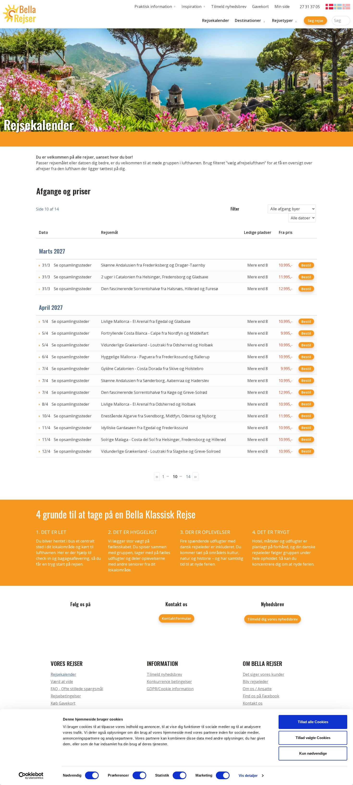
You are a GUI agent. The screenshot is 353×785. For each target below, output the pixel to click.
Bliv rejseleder (255, 681)
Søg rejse (315, 20)
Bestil (306, 265)
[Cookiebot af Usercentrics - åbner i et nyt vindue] (31, 775)
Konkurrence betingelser (169, 681)
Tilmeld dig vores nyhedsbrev (272, 619)
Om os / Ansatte (257, 688)
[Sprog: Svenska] (338, 6)
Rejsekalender (215, 20)
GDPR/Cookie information (170, 688)
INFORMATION (162, 663)
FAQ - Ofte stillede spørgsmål (77, 688)
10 (175, 476)
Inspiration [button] (191, 6)
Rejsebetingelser (66, 696)
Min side (282, 6)
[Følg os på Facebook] (80, 620)
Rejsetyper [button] (282, 20)
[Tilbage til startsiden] (19, 14)
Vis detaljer (248, 775)
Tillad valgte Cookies (313, 738)
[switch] (139, 775)
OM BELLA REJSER (262, 663)
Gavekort (260, 6)
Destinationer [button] (248, 20)
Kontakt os (252, 703)
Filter (235, 209)
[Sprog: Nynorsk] (346, 6)
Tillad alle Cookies (313, 722)
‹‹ (157, 476)
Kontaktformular (176, 618)
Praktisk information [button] (153, 6)
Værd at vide (62, 681)
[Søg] (346, 20)
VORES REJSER (67, 663)
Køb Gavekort (63, 703)
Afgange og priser (63, 191)
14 (188, 476)
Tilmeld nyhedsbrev (228, 6)
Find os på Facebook (261, 696)
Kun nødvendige (313, 753)
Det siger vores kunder (263, 674)
